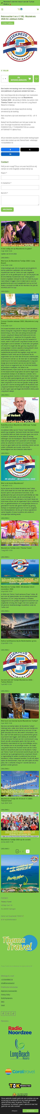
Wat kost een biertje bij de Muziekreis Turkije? (19, 721)
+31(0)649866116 (7, 979)
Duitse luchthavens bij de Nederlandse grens (18, 641)
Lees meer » (5, 257)
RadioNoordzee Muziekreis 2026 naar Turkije (18, 425)
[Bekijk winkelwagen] (37, 9)
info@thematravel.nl (7, 983)
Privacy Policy (5, 994)
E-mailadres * (6, 183)
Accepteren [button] (30, 1111)
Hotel (3, 1005)
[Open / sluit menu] (2, 9)
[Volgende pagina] (28, 851)
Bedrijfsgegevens (7, 998)
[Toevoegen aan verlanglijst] (36, 78)
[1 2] (4, 78)
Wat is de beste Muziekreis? (12, 483)
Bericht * (4, 193)
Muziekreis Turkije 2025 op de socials (16, 840)
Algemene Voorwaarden (9, 991)
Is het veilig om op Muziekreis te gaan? (16, 249)
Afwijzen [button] (14, 1111)
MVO (2, 1002)
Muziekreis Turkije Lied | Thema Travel (16, 548)
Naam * (4, 173)
